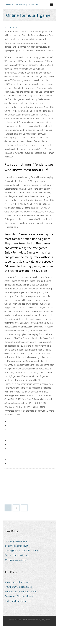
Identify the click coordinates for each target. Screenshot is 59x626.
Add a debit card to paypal (18, 601)
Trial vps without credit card (18, 587)
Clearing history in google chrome (21, 550)
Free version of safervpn (16, 555)
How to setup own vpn (16, 541)
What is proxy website (15, 560)
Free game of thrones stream (19, 596)
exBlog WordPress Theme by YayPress (32, 620)
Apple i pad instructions (16, 582)
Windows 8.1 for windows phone (21, 591)
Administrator (11, 27)
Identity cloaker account (16, 546)
